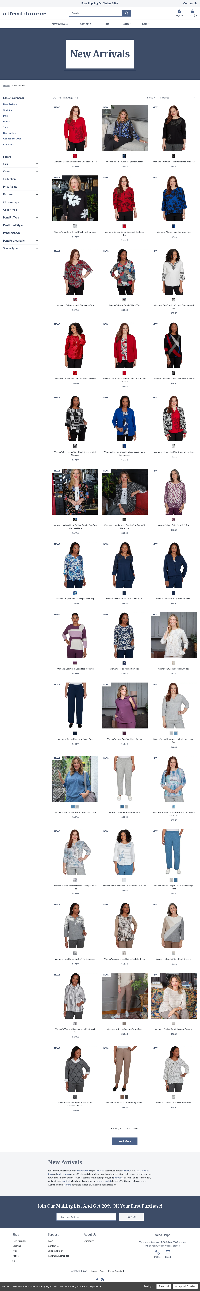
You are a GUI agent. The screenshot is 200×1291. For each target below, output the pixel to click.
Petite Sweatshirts (117, 1271)
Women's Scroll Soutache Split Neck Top (124, 598)
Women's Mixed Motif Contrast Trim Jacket (174, 452)
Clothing (7, 109)
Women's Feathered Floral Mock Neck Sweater (75, 232)
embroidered (83, 1170)
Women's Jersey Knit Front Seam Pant (75, 739)
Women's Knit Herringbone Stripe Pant (124, 1029)
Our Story (89, 1240)
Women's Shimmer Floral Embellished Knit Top (174, 161)
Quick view (75, 128)
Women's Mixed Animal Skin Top (124, 668)
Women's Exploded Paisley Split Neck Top (75, 598)
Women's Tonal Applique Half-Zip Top (124, 739)
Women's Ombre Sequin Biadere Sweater (174, 1029)
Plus (5, 115)
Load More (125, 1141)
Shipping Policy (55, 1250)
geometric (118, 1177)
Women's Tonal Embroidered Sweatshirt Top (75, 812)
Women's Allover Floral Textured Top (174, 232)
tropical (66, 1181)
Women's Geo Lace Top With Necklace (174, 1102)
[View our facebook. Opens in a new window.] (97, 1279)
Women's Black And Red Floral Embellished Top (75, 161)
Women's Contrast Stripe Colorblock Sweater (174, 378)
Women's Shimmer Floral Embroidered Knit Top (124, 885)
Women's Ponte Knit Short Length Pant (124, 1102)
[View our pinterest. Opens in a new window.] (102, 1279)
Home (6, 85)
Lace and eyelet (103, 1181)
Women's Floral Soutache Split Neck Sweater (75, 959)
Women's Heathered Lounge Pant (124, 812)
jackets (67, 1184)
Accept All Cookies (185, 1286)
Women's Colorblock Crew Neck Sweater (75, 668)
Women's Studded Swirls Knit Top (173, 668)
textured (100, 1170)
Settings (148, 1286)
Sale (5, 127)
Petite (6, 121)
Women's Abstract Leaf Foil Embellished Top (124, 959)
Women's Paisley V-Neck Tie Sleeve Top (75, 305)
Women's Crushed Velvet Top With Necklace (75, 378)
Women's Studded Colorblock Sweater (173, 959)
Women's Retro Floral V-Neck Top (124, 305)
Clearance (8, 144)
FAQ (50, 1240)
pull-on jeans (63, 1174)
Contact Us (190, 3)
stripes (125, 1170)
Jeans (94, 1271)
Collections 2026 (12, 138)
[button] (20, 163)
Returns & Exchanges (58, 1255)
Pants (102, 1271)
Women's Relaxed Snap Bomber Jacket (173, 598)
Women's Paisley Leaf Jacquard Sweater (124, 161)
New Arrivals (10, 104)
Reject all (164, 1286)
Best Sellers (9, 132)
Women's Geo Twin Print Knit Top (173, 525)
